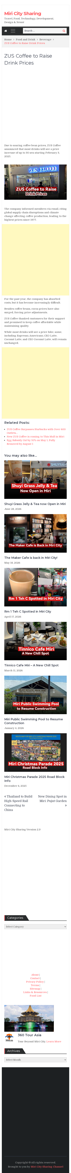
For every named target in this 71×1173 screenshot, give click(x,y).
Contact (35, 978)
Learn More (53, 1041)
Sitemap (35, 988)
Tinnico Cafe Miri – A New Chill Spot (31, 665)
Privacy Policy (35, 981)
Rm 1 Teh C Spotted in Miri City (27, 611)
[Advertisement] (35, 106)
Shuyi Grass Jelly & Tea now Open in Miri (35, 504)
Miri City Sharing (22, 13)
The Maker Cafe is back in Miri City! (30, 558)
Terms (35, 985)
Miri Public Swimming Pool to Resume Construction (33, 721)
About (35, 974)
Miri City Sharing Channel (47, 1166)
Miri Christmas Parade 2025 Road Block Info (34, 779)
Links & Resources (35, 992)
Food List (35, 995)
